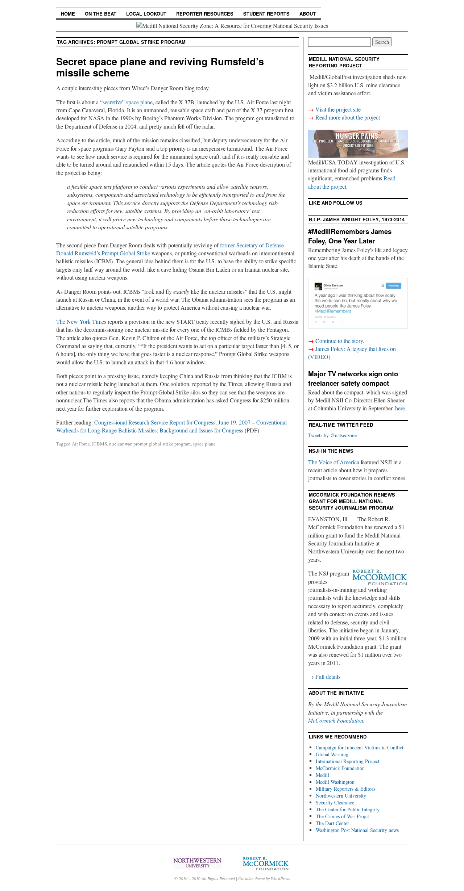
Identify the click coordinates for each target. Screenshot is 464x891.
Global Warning (332, 754)
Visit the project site (338, 109)
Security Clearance (335, 802)
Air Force (81, 443)
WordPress (280, 878)
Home (68, 13)
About (307, 13)
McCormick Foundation (335, 720)
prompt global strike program (162, 443)
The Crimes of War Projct (342, 816)
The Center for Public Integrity (348, 809)
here (400, 408)
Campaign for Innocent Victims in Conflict (359, 747)
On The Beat (100, 13)
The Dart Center (332, 823)
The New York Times (81, 321)
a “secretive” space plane (124, 102)
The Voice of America (333, 462)
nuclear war (120, 443)
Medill (322, 774)
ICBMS (99, 443)
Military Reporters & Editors (345, 788)
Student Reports (266, 13)
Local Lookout (146, 13)
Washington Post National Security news (357, 830)
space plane (204, 443)
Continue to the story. (339, 340)
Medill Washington (335, 781)
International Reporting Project (348, 761)
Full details (327, 676)
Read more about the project (347, 117)
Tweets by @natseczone (332, 435)
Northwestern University (341, 795)
